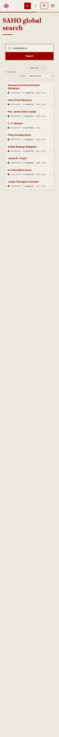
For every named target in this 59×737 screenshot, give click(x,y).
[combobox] (32, 48)
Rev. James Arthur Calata (22, 111)
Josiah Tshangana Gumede (23, 181)
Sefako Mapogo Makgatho (22, 146)
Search (29, 56)
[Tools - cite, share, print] (35, 5)
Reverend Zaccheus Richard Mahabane (23, 87)
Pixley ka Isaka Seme (19, 135)
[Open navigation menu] (52, 5)
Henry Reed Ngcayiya (20, 100)
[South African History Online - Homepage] (6, 5)
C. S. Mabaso (15, 123)
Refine (37, 68)
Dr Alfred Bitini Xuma (19, 170)
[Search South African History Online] (27, 6)
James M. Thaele (17, 158)
